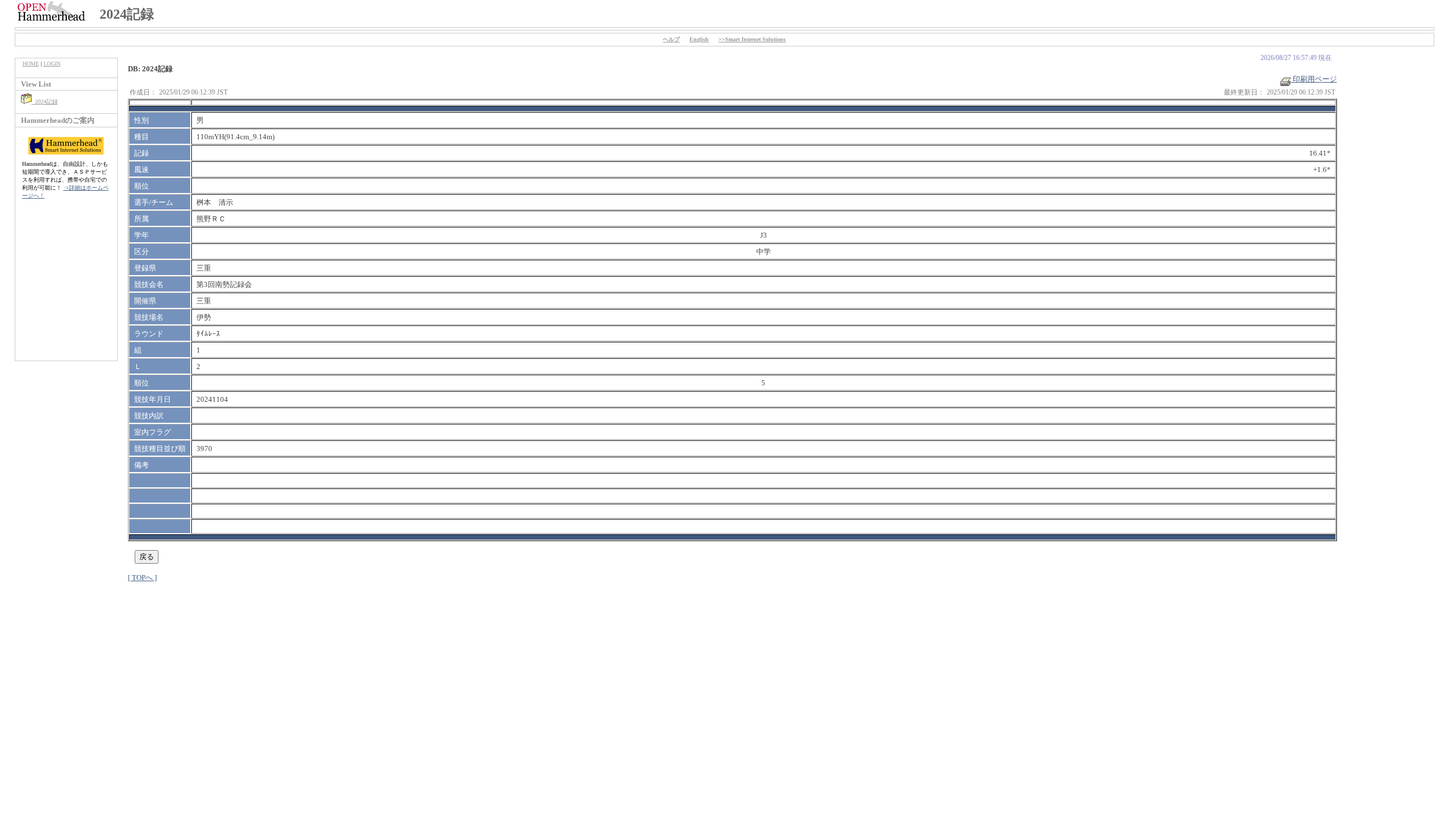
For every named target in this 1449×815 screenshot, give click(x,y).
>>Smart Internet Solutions (752, 39)
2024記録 (45, 101)
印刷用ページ (1314, 79)
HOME (31, 64)
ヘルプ (671, 39)
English (699, 39)
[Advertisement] (66, 286)
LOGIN (52, 64)
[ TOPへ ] (142, 577)
